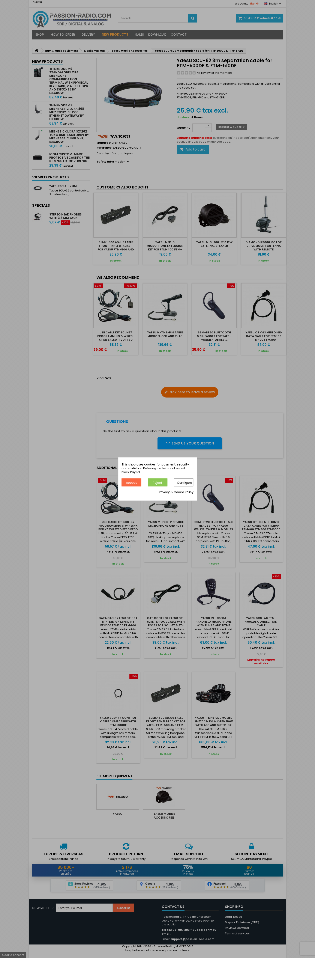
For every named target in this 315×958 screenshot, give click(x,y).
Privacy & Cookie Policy (176, 492)
